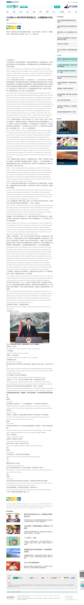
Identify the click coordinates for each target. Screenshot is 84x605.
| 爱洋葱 (39, 585)
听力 (54, 11)
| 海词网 (65, 585)
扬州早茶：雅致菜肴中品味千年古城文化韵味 (67, 59)
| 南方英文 (58, 585)
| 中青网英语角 (48, 585)
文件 (76, 11)
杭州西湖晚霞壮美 (60, 162)
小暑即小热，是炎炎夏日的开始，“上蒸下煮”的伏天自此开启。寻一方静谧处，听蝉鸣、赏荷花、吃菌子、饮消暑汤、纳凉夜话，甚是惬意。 (38, 543)
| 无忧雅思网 (22, 585)
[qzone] (15, 27)
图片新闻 (59, 118)
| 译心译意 (43, 585)
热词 (21, 11)
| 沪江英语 (15, 585)
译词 (34, 11)
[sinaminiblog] (11, 27)
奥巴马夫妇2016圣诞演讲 (62, 43)
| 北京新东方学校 (11, 586)
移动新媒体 (75, 2)
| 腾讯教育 (27, 585)
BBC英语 (61, 11)
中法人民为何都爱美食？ (32, 562)
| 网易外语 (62, 585)
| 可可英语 (36, 585)
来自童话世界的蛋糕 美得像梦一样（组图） (66, 111)
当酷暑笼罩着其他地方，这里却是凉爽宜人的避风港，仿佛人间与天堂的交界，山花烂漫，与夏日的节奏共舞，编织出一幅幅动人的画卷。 (38, 557)
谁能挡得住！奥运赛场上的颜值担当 (65, 88)
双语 (14, 11)
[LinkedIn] (19, 27)
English (69, 2)
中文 (72, 2)
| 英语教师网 (53, 585)
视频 (47, 11)
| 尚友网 (18, 585)
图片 (41, 11)
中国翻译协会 (10, 585)
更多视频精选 (9, 511)
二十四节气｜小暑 (30, 538)
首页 (7, 11)
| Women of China (17, 586)
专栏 (69, 11)
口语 (27, 11)
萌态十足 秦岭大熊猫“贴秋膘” (63, 100)
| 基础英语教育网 (70, 585)
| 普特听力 (31, 585)
